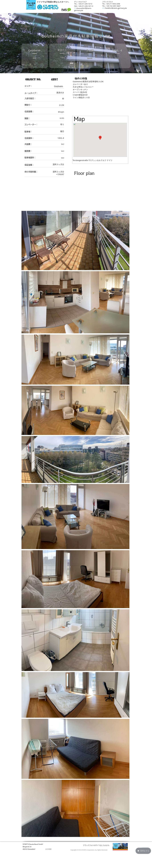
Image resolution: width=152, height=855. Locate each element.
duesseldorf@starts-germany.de (83, 9)
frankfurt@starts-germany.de (116, 8)
